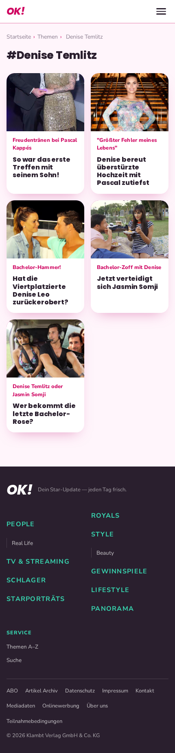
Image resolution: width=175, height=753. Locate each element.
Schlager (26, 580)
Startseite (19, 37)
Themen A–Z (22, 647)
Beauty (105, 553)
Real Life (22, 543)
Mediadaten (21, 706)
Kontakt (145, 690)
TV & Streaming (38, 561)
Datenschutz (80, 690)
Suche (14, 660)
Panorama (112, 608)
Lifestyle (110, 590)
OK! (15, 11)
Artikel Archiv (41, 690)
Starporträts (36, 599)
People (21, 524)
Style (102, 534)
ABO (12, 690)
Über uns (97, 706)
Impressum (115, 690)
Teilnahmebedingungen (34, 721)
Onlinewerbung (60, 706)
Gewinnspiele (119, 571)
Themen (47, 37)
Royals (105, 515)
